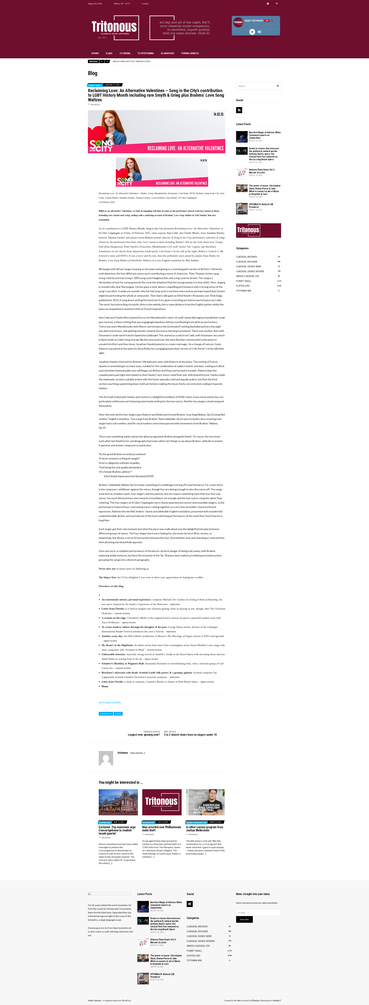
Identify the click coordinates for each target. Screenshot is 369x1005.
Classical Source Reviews (250, 271)
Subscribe (244, 919)
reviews (118, 714)
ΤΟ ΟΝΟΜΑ (124, 53)
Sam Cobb (172, 233)
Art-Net (237, 1000)
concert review (122, 613)
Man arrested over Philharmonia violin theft (161, 828)
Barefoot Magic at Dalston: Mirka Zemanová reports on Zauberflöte (265, 135)
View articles (136, 752)
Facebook (268, 4)
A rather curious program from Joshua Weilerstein (204, 828)
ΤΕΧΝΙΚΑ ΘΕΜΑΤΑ (190, 53)
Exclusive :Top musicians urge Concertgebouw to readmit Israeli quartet (117, 830)
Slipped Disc (105, 823)
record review (154, 649)
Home (105, 686)
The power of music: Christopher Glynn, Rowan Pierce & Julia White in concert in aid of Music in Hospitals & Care (162, 61)
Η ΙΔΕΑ (109, 53)
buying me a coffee (193, 577)
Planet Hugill (95, 85)
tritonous (95, 105)
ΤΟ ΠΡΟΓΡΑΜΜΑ (146, 53)
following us (142, 568)
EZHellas (255, 1000)
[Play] (252, 32)
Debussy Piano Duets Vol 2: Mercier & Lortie (262, 171)
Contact (145, 3)
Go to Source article (110, 702)
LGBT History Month (133, 228)
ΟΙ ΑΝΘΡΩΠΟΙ (167, 53)
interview (175, 604)
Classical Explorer (246, 261)
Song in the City (154, 228)
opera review (129, 622)
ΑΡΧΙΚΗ (95, 53)
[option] (197, 61)
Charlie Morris (191, 233)
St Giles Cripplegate (109, 233)
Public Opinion (94, 1000)
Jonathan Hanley (215, 233)
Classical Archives (246, 256)
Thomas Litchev (116, 237)
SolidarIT (277, 1000)
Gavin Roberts (145, 237)
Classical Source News (248, 266)
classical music (106, 714)
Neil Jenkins (192, 260)
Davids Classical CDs (196, 823)
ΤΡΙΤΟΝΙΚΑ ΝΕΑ (243, 290)
